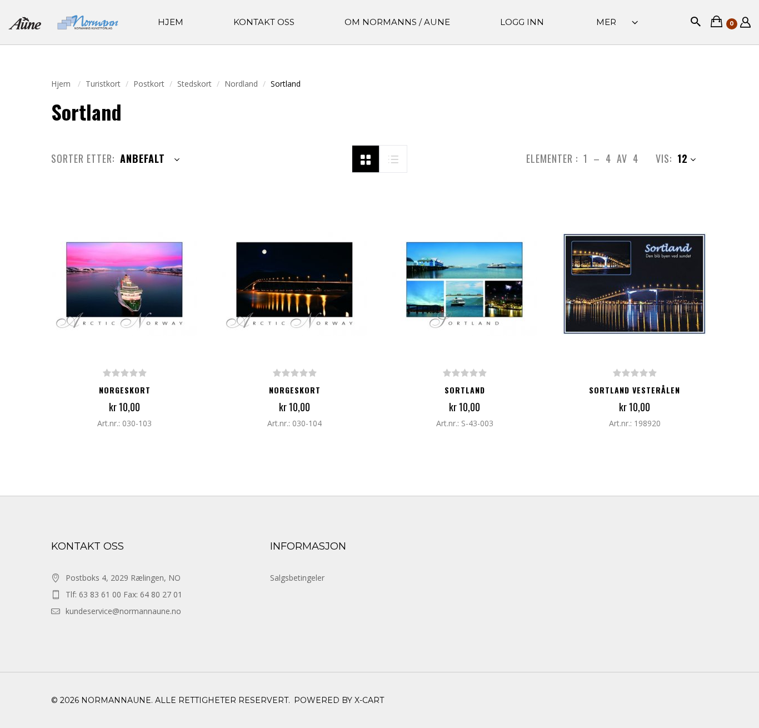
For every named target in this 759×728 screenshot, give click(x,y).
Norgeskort (125, 390)
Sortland (465, 390)
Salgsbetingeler (297, 577)
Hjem (62, 83)
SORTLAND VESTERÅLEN (634, 390)
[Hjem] (63, 22)
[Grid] (365, 158)
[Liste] (393, 158)
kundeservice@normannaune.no (123, 611)
